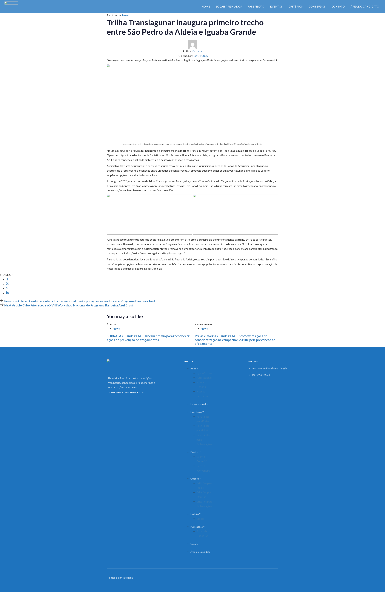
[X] (7, 284)
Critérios (295, 6)
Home (206, 6)
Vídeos (200, 518)
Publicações (196, 527)
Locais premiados (229, 6)
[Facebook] (7, 279)
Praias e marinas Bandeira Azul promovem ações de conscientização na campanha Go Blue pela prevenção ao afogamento (235, 339)
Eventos (276, 6)
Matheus (197, 51)
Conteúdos (317, 6)
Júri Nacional (204, 377)
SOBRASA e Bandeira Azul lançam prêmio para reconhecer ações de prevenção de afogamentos (148, 337)
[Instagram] (133, 400)
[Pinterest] (7, 288)
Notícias (194, 514)
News (125, 15)
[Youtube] (112, 400)
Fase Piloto (256, 6)
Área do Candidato (365, 6)
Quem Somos (204, 373)
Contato (338, 6)
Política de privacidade (120, 577)
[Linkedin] (7, 293)
